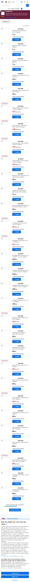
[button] (13, 2)
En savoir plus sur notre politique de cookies (12, 556)
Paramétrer (15, 580)
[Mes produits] (21, 2)
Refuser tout (15, 576)
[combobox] (15, 5)
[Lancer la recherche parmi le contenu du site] (27, 5)
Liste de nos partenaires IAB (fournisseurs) (11, 568)
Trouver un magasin (12, 518)
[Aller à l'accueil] (2, 2)
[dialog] (15, 550)
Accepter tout (15, 573)
